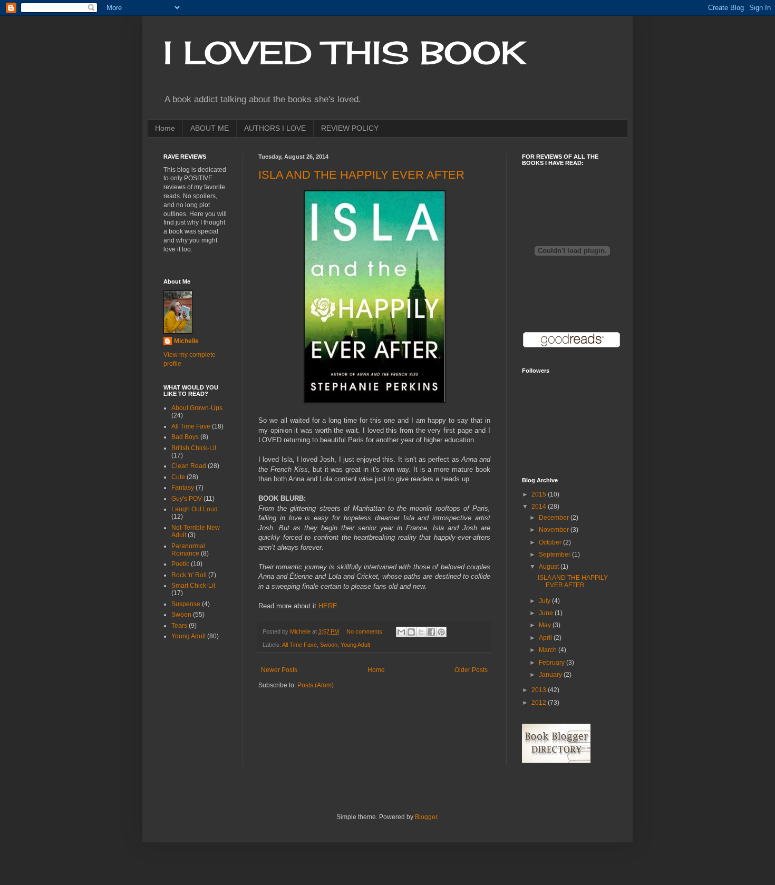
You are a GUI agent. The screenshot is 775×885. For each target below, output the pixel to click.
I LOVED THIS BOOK (344, 52)
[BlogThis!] (411, 632)
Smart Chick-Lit (193, 585)
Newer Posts (279, 670)
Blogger (426, 817)
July (545, 601)
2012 (539, 702)
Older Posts (471, 670)
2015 (539, 494)
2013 (539, 690)
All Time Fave (299, 644)
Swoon (328, 644)
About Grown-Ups (196, 408)
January (551, 674)
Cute (178, 477)
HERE (327, 606)
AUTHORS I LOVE (275, 128)
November (554, 529)
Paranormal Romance (188, 549)
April (546, 637)
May (546, 625)
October (551, 542)
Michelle (186, 341)
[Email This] (401, 632)
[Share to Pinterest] (441, 632)
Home (165, 128)
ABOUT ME (209, 128)
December (554, 517)
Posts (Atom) (315, 685)
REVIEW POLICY (350, 128)
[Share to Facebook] (431, 632)
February (552, 662)
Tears (179, 625)
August (549, 566)
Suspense (185, 604)
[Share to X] (421, 632)
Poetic (180, 564)
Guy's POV (186, 498)
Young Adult (355, 644)
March (548, 650)
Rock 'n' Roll (189, 575)
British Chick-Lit (193, 448)
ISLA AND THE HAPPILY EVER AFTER (361, 174)
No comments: (365, 631)
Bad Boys (185, 437)
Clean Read (188, 466)
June (547, 613)
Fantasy (182, 487)
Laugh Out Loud (194, 509)
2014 (539, 506)
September (555, 554)
